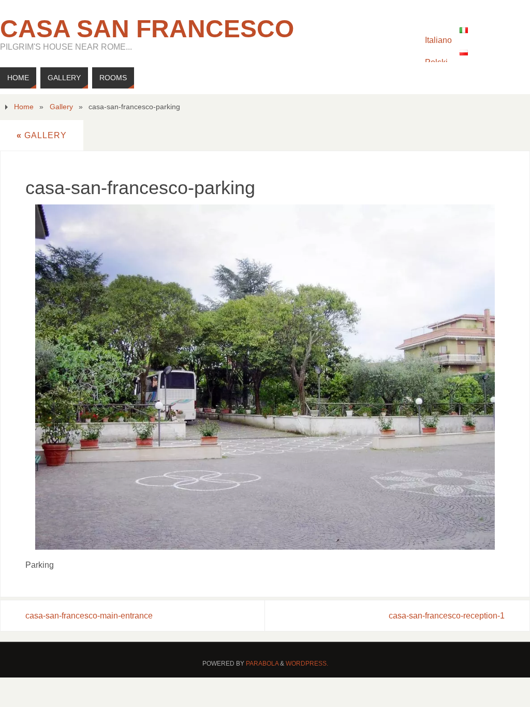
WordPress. (307, 663)
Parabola (262, 663)
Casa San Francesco (147, 29)
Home (24, 106)
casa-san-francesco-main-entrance (89, 615)
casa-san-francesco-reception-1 (447, 615)
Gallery (61, 106)
